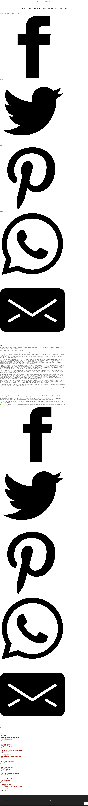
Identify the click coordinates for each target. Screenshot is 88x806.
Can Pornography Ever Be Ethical (6, 744)
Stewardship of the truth (5, 741)
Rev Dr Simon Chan (4, 13)
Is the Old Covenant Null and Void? (7, 746)
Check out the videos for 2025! (6, 784)
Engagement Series (37, 8)
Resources (44, 8)
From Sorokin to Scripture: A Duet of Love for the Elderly (11, 756)
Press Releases (51, 8)
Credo (18, 13)
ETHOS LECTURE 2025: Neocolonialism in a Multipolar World (11, 750)
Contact (61, 8)
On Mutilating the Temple (5, 769)
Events (56, 8)
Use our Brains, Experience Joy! (6, 778)
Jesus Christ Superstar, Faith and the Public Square (10, 758)
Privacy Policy (48, 800)
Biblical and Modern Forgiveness (6, 739)
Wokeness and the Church (5, 780)
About (25, 8)
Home (22, 8)
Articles (30, 8)
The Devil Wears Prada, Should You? (7, 761)
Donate (66, 8)
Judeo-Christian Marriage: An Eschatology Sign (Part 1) (10, 737)
